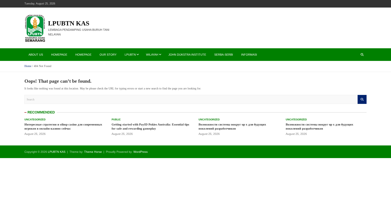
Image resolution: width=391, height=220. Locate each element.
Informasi (249, 54)
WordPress (140, 151)
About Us (36, 54)
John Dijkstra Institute (187, 54)
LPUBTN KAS (68, 23)
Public (116, 119)
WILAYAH (152, 54)
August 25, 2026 (35, 133)
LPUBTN (130, 54)
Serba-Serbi (223, 54)
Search (362, 99)
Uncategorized (35, 119)
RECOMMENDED (41, 112)
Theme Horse (93, 151)
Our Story (108, 54)
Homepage (59, 54)
